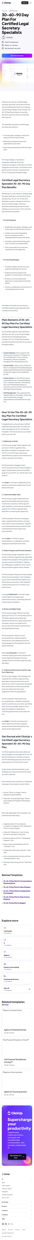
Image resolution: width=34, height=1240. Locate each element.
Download (5, 1202)
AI (2, 1179)
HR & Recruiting (13, 11)
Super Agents (6, 1185)
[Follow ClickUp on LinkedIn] (3, 1224)
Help (3, 1219)
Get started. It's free (15, 1157)
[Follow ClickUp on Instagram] (9, 1224)
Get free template (17, 56)
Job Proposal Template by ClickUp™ (15, 1060)
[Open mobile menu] (30, 2)
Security (10, 1229)
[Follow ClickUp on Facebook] (6, 1224)
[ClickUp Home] (6, 2)
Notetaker (5, 1191)
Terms (24, 1229)
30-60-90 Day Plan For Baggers (14, 903)
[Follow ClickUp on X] (12, 1224)
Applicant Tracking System (15, 1092)
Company (5, 1214)
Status (4, 1229)
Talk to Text (5, 1197)
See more (5, 1004)
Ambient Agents (7, 1188)
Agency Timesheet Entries (15, 1030)
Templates (4, 11)
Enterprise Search (7, 1194)
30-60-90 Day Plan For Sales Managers (17, 887)
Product (4, 1206)
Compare (5, 1210)
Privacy (17, 1229)
